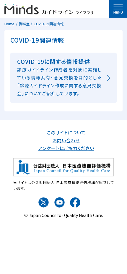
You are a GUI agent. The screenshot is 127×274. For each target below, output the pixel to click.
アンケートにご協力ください (66, 148)
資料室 (24, 23)
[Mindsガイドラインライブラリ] (48, 8)
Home (9, 23)
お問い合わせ (66, 140)
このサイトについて (66, 132)
